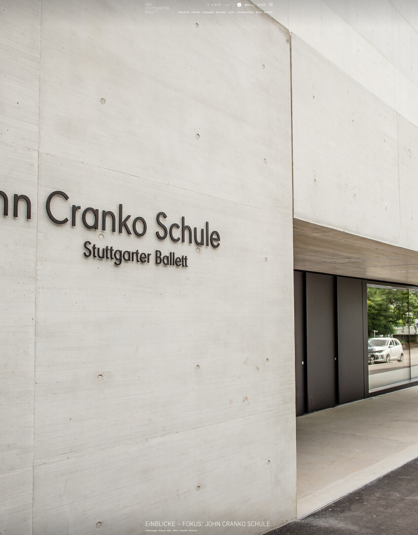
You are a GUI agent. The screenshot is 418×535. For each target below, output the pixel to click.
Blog (259, 12)
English (228, 5)
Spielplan (183, 12)
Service (268, 12)
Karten (196, 12)
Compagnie (208, 12)
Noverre (221, 12)
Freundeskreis (245, 12)
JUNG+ (231, 12)
